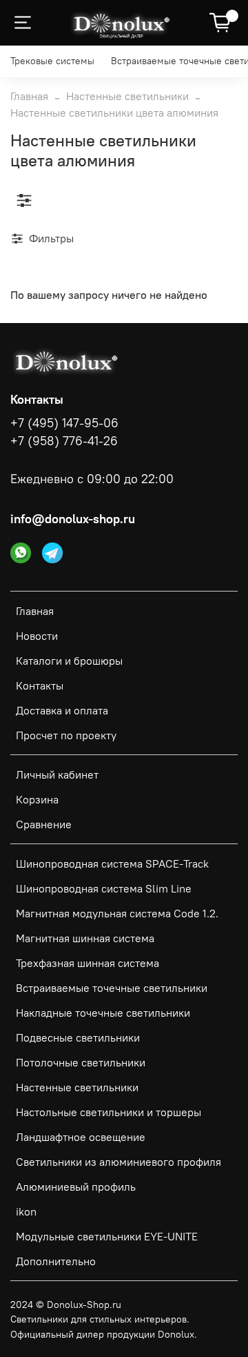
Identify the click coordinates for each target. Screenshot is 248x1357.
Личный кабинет (57, 774)
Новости (37, 636)
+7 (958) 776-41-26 (64, 441)
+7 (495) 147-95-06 (64, 423)
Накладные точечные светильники (103, 1012)
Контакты (39, 685)
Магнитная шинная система (85, 938)
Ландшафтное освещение (80, 1137)
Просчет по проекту (66, 735)
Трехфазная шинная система (87, 963)
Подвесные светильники (78, 1037)
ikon (26, 1211)
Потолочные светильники (80, 1062)
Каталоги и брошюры (69, 660)
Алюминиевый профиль (76, 1186)
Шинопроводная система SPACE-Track (112, 863)
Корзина (37, 799)
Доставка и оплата (62, 710)
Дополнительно (56, 1261)
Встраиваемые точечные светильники (111, 988)
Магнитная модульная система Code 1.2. (117, 913)
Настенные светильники (127, 96)
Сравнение (44, 824)
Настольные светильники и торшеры (108, 1112)
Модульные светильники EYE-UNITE (107, 1236)
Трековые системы (52, 61)
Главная (29, 96)
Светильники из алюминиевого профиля (118, 1162)
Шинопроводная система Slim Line (104, 888)
